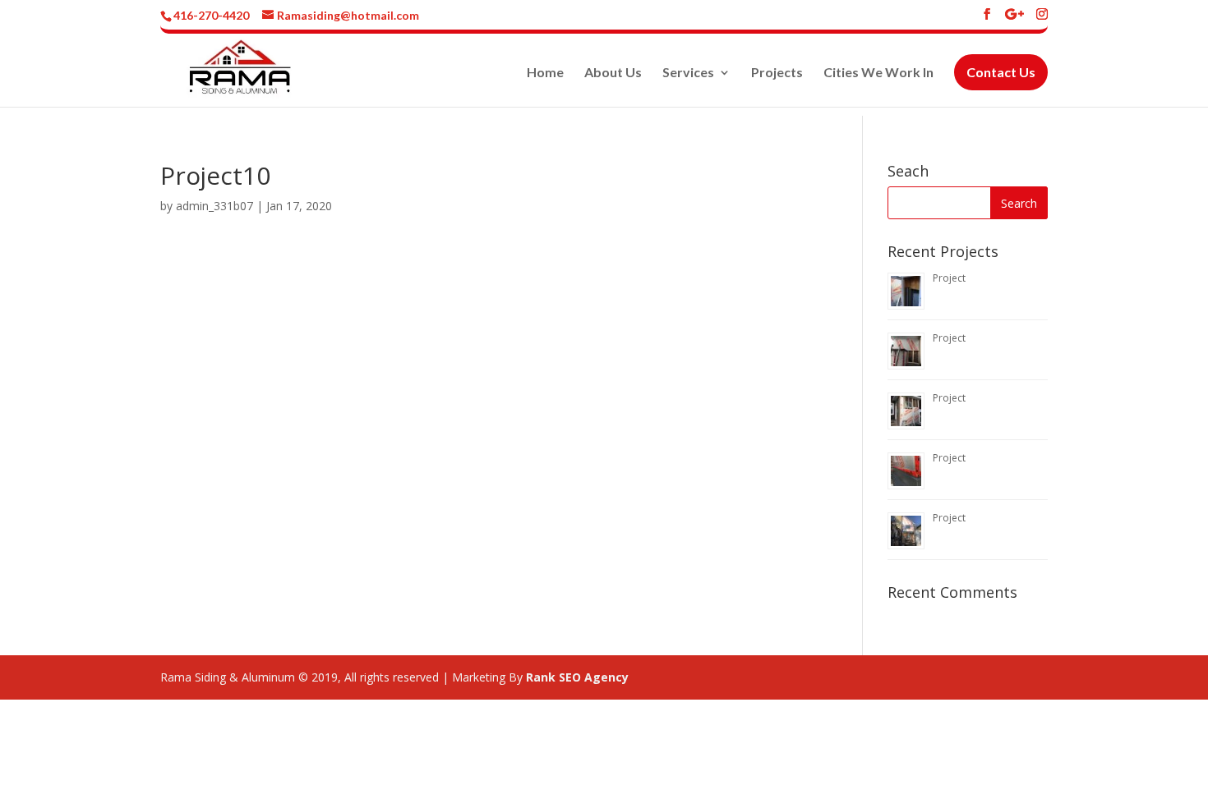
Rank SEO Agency (577, 677)
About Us (613, 82)
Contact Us (1000, 81)
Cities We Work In (878, 82)
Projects (777, 82)
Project (949, 278)
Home (545, 82)
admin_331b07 (214, 205)
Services (688, 82)
